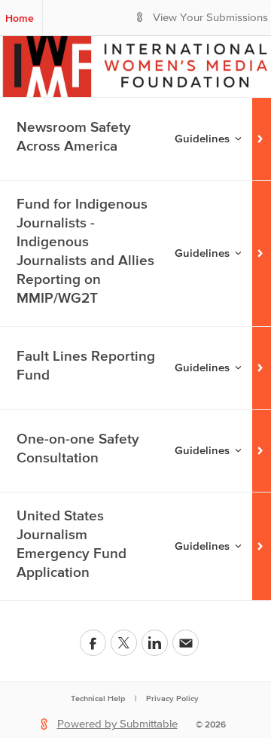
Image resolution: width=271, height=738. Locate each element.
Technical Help (98, 698)
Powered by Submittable (117, 724)
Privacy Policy (172, 698)
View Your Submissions (210, 17)
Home (19, 18)
